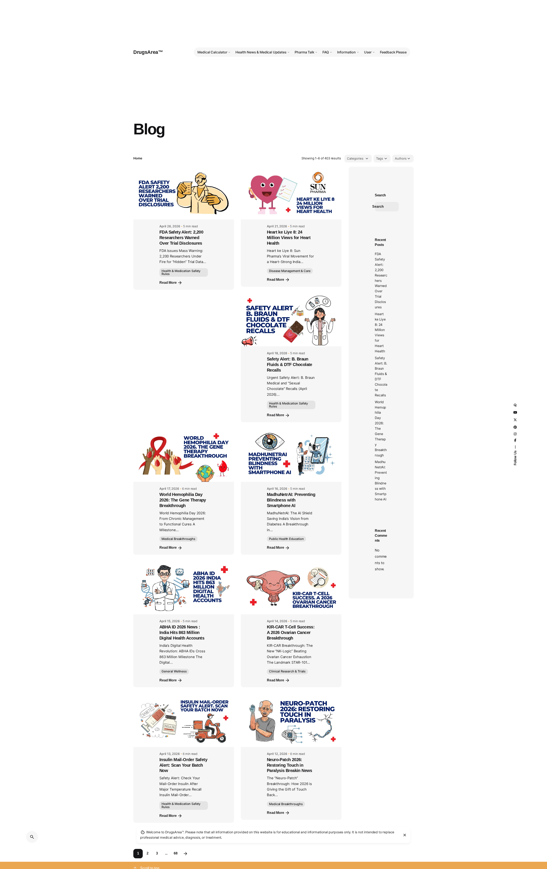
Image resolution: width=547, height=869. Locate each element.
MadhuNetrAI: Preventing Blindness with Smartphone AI (291, 500)
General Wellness (174, 671)
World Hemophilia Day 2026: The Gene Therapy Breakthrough (182, 500)
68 (176, 853)
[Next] (185, 853)
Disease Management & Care (289, 271)
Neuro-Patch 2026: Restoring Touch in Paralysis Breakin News (289, 765)
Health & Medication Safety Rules (181, 272)
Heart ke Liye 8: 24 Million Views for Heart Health (288, 238)
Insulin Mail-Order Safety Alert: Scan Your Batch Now (183, 765)
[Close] (404, 835)
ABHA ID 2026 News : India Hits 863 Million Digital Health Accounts (181, 632)
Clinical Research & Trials (287, 671)
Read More (168, 282)
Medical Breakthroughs (178, 539)
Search (380, 195)
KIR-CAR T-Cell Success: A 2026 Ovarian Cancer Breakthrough (291, 632)
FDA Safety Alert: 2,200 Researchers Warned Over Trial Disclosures (181, 238)
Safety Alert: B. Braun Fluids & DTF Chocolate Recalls (289, 364)
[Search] (32, 837)
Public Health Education (286, 539)
